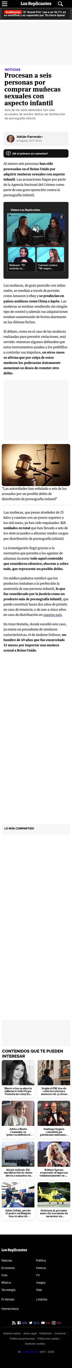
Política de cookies (48, 1338)
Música (6, 1282)
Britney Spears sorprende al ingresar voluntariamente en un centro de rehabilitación (54, 1172)
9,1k (47, 1323)
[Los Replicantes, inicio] (36, 4)
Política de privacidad (22, 1338)
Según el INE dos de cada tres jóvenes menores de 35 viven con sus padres (54, 1091)
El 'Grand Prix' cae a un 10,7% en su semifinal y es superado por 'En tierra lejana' (35, 13)
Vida (39, 1290)
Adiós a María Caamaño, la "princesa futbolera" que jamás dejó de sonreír (18, 1132)
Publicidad (45, 1333)
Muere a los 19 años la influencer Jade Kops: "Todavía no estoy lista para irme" (18, 1091)
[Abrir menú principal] (4, 4)
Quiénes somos (12, 1333)
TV (38, 1275)
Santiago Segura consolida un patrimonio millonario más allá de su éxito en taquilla (54, 1132)
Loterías (41, 1299)
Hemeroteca (10, 1308)
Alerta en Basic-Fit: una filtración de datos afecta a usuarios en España (18, 1172)
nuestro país (52, 615)
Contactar (60, 1333)
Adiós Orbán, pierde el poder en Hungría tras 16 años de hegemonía (18, 1213)
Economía (8, 1268)
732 (58, 1323)
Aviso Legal (30, 1333)
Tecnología (8, 1290)
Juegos (40, 1282)
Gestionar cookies (35, 1343)
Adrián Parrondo (30, 137)
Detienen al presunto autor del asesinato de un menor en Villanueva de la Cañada (54, 1213)
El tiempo (7, 1299)
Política (41, 1260)
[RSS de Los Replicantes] (14, 1323)
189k (24, 1323)
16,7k (36, 1323)
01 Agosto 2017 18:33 (29, 140)
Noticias (6, 1260)
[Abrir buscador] (60, 3)
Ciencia (41, 1268)
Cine (4, 1275)
